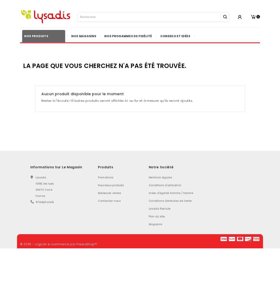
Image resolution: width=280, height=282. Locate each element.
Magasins (156, 224)
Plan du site (157, 216)
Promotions (106, 177)
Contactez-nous (109, 201)
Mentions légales (160, 177)
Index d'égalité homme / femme (171, 193)
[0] (253, 16)
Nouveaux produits (111, 185)
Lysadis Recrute (160, 208)
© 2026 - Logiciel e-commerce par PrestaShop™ (58, 244)
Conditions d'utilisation (165, 185)
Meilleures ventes (109, 193)
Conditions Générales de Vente (170, 201)
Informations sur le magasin (56, 167)
